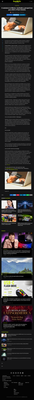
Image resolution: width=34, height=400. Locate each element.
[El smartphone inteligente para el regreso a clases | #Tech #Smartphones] (4, 354)
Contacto (16, 394)
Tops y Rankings (14, 382)
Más (14, 389)
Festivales (6, 387)
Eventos (5, 382)
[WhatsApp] (3, 49)
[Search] (31, 1)
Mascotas (27, 382)
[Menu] (2, 1)
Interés (29, 375)
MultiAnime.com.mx (14, 169)
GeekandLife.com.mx (10, 168)
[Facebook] (3, 41)
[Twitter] (3, 43)
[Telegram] (3, 47)
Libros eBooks (16, 392)
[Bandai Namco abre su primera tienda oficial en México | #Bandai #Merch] (9, 218)
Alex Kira (13, 12)
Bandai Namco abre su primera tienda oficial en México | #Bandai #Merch (9, 224)
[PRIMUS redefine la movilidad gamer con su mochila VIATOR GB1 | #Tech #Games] (4, 359)
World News (20, 384)
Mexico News (20, 383)
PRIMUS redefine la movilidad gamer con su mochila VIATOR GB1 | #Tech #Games (19, 358)
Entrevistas (5, 322)
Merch (22, 375)
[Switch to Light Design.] (30, 1)
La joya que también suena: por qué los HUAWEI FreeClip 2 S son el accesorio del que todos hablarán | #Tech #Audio (9, 211)
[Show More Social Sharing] (27, 15)
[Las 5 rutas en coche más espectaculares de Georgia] (17, 266)
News (19, 382)
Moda (15, 391)
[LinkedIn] (3, 45)
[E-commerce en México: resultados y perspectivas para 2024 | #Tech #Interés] (17, 37)
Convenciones (6, 384)
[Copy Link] (3, 51)
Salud (25, 375)
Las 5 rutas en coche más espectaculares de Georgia (13, 276)
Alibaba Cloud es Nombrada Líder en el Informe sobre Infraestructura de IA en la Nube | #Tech (24, 211)
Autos (14, 375)
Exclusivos (5, 274)
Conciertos (6, 383)
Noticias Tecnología (6, 376)
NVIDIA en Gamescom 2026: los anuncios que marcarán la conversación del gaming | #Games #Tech (25, 224)
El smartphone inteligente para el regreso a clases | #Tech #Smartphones (18, 353)
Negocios (18, 375)
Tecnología (4, 375)
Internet (4, 379)
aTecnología (17, 5)
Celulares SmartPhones (6, 380)
